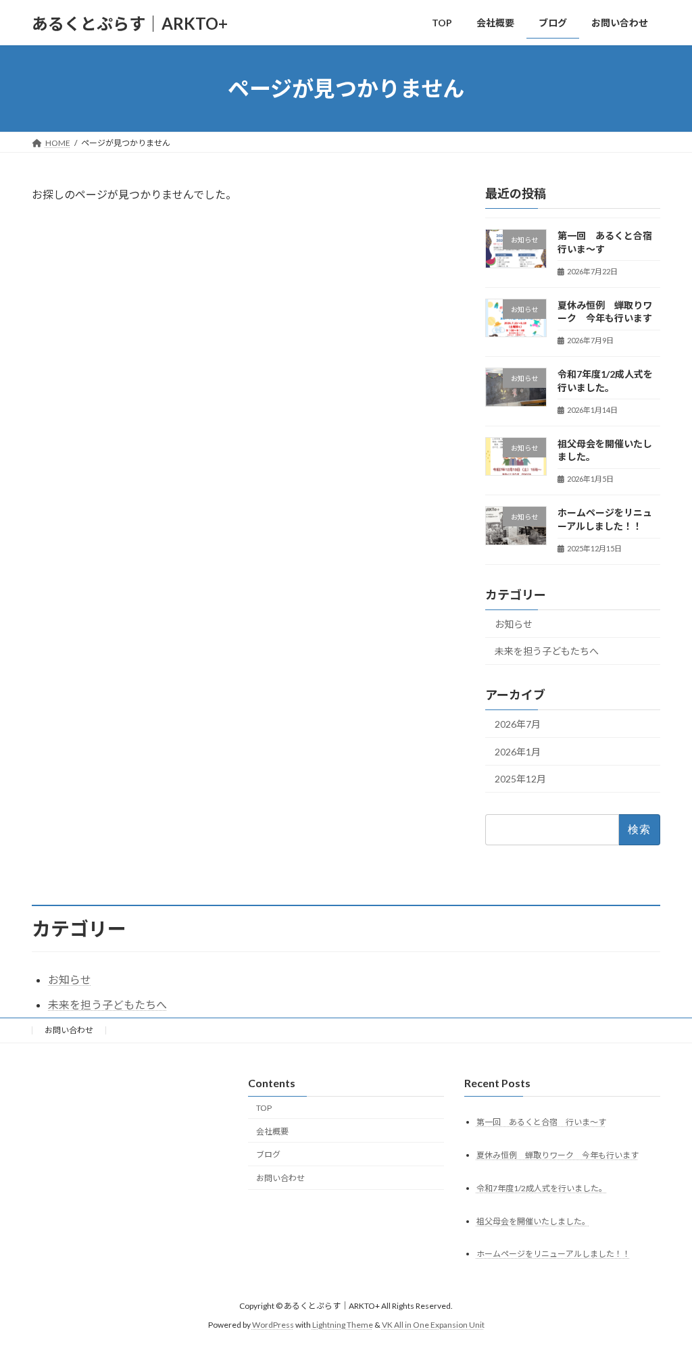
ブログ (268, 1154)
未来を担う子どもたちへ (547, 651)
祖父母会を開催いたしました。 (533, 1221)
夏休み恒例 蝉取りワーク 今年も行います (557, 1155)
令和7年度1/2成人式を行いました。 (541, 1188)
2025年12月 (520, 779)
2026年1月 (518, 751)
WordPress (273, 1325)
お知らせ (514, 624)
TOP (264, 1108)
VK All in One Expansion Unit (433, 1325)
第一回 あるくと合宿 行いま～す (541, 1122)
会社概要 (272, 1131)
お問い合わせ (69, 1030)
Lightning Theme (342, 1325)
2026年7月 (518, 724)
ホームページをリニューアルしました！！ (553, 1254)
